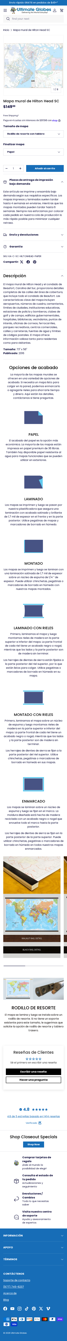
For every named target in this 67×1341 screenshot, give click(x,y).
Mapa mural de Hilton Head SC (31, 30)
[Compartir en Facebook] (28, 262)
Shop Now (33, 1144)
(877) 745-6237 (13, 1287)
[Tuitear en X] (21, 262)
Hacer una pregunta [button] (34, 1080)
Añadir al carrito (45, 168)
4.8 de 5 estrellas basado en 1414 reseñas (33, 1116)
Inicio (6, 30)
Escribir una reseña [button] (33, 1072)
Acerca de (10, 1293)
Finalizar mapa (13, 144)
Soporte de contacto (16, 1280)
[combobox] (33, 19)
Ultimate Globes (19, 1333)
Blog (6, 1300)
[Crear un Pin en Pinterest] (34, 262)
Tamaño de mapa (15, 126)
